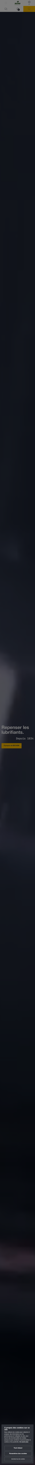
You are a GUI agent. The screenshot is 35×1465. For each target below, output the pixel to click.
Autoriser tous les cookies (18, 1459)
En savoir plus (24, 1442)
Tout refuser (18, 1448)
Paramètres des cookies (18, 1453)
